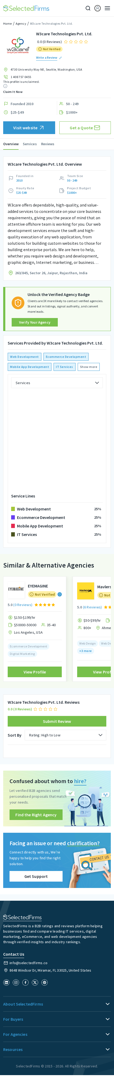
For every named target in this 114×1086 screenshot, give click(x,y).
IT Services (64, 367)
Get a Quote (81, 127)
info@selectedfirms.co (28, 962)
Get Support (36, 876)
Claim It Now (13, 92)
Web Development (24, 357)
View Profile (35, 672)
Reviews (48, 143)
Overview (11, 143)
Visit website (25, 127)
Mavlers (104, 586)
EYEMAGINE (38, 586)
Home (7, 23)
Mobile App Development (29, 367)
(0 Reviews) (22, 604)
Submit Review (57, 721)
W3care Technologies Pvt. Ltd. (51, 23)
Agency (21, 23)
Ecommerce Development (66, 357)
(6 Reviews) (92, 607)
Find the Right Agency (35, 814)
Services (30, 143)
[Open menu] (106, 8)
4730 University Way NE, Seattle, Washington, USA (46, 69)
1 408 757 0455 (21, 77)
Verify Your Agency (34, 322)
